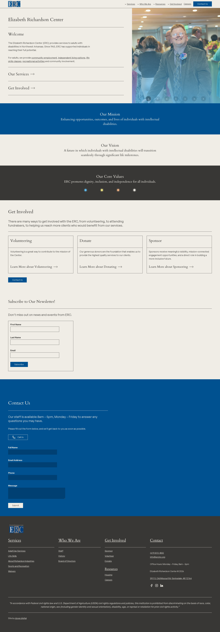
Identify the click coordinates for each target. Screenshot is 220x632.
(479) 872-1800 (157, 553)
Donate (108, 561)
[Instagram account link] (156, 585)
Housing (108, 575)
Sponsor (109, 551)
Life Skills (12, 556)
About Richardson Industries (21, 561)
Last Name (15, 337)
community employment (44, 57)
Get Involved (176, 4)
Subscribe (19, 364)
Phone (11, 473)
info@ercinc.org (157, 557)
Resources (160, 4)
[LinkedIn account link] (161, 585)
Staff (60, 551)
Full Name (13, 447)
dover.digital (21, 618)
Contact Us (202, 4)
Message (12, 485)
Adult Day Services (16, 551)
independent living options (71, 57)
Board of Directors (66, 561)
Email (13, 350)
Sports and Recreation (18, 566)
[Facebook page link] (151, 585)
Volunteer (109, 556)
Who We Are (145, 4)
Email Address (15, 460)
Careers (187, 4)
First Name (15, 324)
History (61, 556)
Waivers (12, 571)
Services (131, 4)
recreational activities (33, 61)
